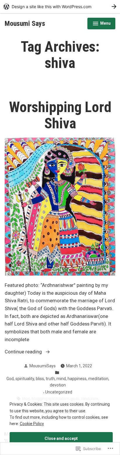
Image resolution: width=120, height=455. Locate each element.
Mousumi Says (25, 23)
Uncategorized (58, 392)
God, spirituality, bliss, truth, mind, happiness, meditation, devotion (57, 381)
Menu (101, 24)
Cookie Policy (32, 423)
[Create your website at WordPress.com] (60, 6)
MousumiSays (42, 366)
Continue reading (24, 352)
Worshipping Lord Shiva (60, 115)
